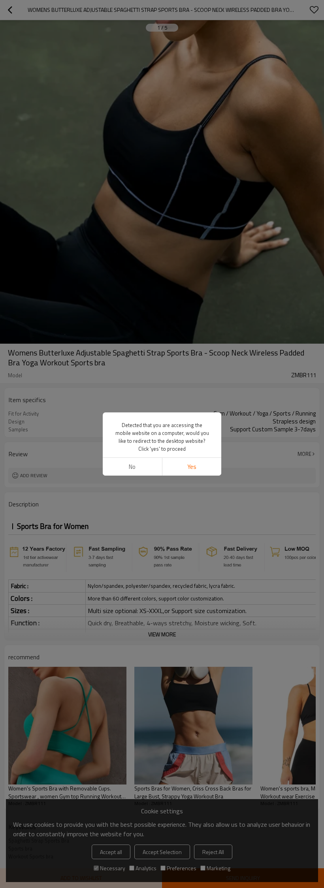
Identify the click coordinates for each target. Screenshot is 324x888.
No (132, 466)
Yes (191, 466)
